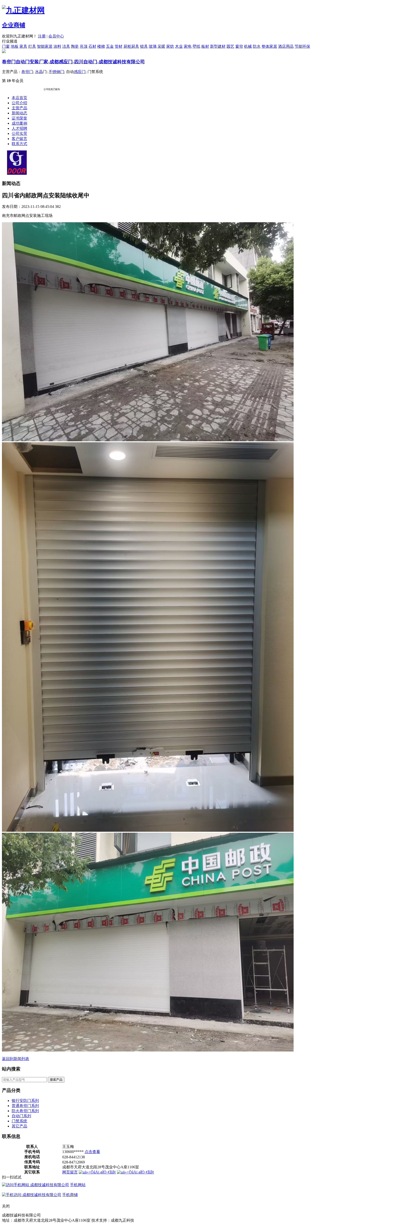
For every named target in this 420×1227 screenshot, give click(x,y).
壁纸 (196, 46)
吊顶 (84, 46)
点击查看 (92, 1152)
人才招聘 (19, 128)
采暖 (161, 46)
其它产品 (19, 1126)
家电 (188, 46)
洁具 (66, 46)
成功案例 (19, 123)
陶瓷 (75, 46)
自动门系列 (21, 1116)
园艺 (230, 46)
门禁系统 (19, 1121)
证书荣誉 (19, 118)
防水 (257, 46)
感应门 (80, 72)
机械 (248, 46)
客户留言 (19, 139)
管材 (118, 46)
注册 (42, 36)
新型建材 (218, 46)
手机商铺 (70, 1195)
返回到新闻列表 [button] (15, 1059)
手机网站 (78, 1185)
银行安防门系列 (25, 1100)
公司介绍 (19, 103)
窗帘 (239, 46)
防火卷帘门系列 (25, 1111)
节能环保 (302, 46)
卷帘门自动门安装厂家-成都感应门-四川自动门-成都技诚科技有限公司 (73, 61)
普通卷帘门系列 (25, 1106)
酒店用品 (286, 46)
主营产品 (19, 108)
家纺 (170, 46)
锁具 (144, 46)
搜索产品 (56, 1079)
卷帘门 (27, 72)
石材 (92, 46)
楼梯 (101, 46)
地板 (14, 46)
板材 (205, 46)
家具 (23, 46)
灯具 (32, 46)
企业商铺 (13, 25)
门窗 (6, 46)
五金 (110, 46)
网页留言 (70, 1172)
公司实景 (19, 133)
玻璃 (153, 46)
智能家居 (44, 46)
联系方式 (19, 144)
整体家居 (269, 46)
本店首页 (19, 98)
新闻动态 (19, 113)
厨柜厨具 (131, 46)
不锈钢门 (56, 72)
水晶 (39, 72)
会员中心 (56, 36)
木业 (179, 46)
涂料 (57, 46)
